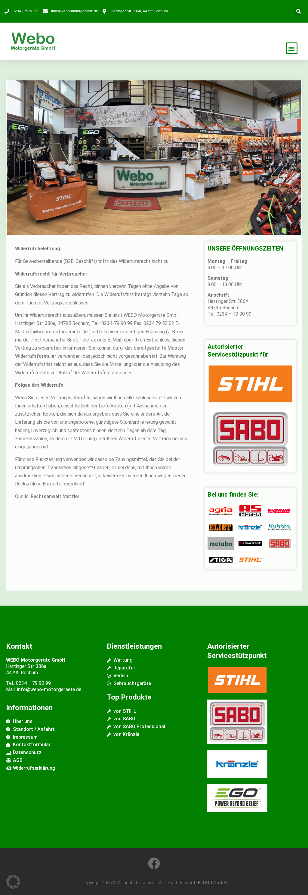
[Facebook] (154, 863)
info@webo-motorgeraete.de (49, 689)
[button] (298, 11)
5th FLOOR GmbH (208, 882)
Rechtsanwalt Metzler (55, 496)
